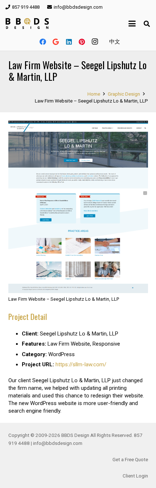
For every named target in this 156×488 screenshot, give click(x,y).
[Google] (55, 41)
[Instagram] (95, 41)
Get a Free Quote (130, 459)
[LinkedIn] (68, 41)
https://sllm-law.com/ (81, 364)
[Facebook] (42, 41)
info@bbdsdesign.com (57, 443)
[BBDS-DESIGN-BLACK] (27, 23)
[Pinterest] (82, 41)
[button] (132, 23)
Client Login (135, 476)
